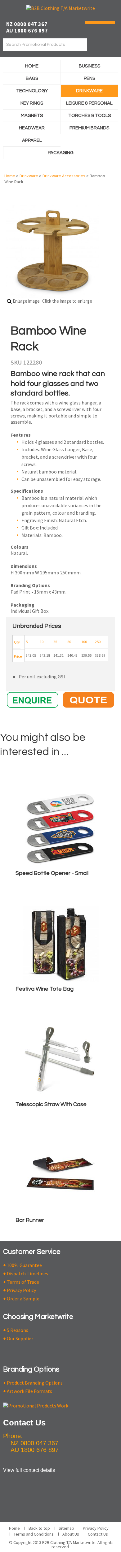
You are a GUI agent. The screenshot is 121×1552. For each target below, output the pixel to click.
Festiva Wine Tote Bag (45, 989)
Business (89, 66)
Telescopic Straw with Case (51, 1104)
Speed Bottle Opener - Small (52, 873)
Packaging (61, 152)
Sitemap (66, 1528)
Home (31, 66)
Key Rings (31, 103)
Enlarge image (26, 301)
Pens (89, 78)
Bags (32, 78)
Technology (32, 91)
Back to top (39, 1528)
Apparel (32, 140)
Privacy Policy (96, 1528)
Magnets (32, 115)
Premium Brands (89, 128)
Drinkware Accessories (64, 176)
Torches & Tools (89, 115)
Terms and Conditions (34, 1534)
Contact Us (98, 1534)
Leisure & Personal (89, 103)
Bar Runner (30, 1220)
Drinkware (89, 91)
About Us (70, 1534)
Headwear (32, 128)
